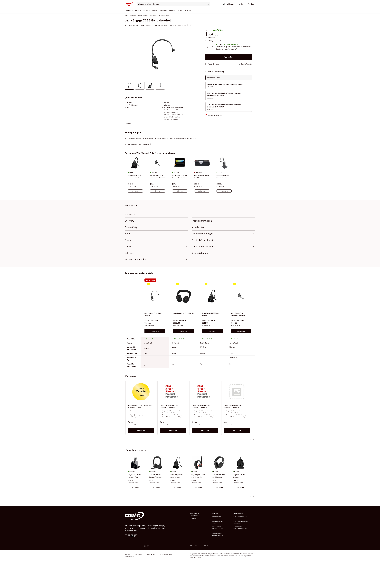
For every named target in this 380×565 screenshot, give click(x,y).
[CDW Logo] (129, 4)
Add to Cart (155, 331)
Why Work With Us (216, 516)
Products (193, 518)
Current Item (150, 280)
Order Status (194, 516)
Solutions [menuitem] (146, 10)
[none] (129, 10)
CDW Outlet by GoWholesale (240, 528)
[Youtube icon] (135, 535)
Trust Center (215, 538)
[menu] (229, 4)
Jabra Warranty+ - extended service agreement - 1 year (140, 406)
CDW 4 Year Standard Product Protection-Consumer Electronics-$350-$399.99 (201, 406)
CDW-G (195, 545)
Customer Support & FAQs (240, 516)
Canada (200, 545)
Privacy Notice (138, 554)
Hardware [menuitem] (129, 10)
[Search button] (207, 4)
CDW (191, 545)
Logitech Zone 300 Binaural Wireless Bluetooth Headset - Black (156, 476)
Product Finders (238, 526)
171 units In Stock (150, 339)
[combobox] (170, 4)
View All (127, 123)
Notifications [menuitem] (230, 4)
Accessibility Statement (217, 521)
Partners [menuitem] (172, 10)
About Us (214, 519)
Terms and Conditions (165, 554)
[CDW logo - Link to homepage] (129, 4)
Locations (214, 531)
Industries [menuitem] (163, 10)
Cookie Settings (129, 556)
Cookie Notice (150, 554)
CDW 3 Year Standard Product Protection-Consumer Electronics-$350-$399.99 (169, 406)
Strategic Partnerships (217, 535)
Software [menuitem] (138, 10)
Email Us (147, 546)
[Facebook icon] (126, 535)
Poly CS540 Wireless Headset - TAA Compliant (134, 476)
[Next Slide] (254, 439)
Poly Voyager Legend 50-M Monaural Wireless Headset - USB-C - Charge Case (198, 476)
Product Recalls (237, 523)
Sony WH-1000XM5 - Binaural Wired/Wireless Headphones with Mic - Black (240, 476)
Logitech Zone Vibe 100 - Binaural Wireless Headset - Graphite (218, 476)
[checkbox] (206, 64)
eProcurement (237, 519)
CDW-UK (206, 545)
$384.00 (211, 34)
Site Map (127, 554)
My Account (194, 513)
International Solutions (217, 528)
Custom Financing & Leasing (241, 521)
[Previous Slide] (251, 439)
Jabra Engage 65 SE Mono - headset (176, 476)
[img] (154, 296)
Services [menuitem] (155, 10)
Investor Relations (216, 526)
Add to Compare (213, 64)
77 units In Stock (236, 339)
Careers (214, 523)
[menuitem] (224, 4)
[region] (190, 176)
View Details (210, 87)
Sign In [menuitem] (242, 4)
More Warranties (213, 115)
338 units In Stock (179, 339)
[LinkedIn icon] (129, 535)
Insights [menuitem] (179, 10)
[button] (251, 4)
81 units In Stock (207, 339)
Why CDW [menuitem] (188, 10)
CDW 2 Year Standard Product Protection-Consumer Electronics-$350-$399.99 (233, 406)
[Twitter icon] (132, 535)
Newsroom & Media (216, 533)
